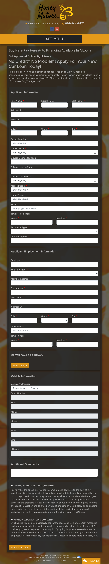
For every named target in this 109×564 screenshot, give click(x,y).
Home (42, 555)
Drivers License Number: (23, 158)
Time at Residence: (20, 213)
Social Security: (19, 139)
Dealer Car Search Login (36, 557)
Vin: (13, 440)
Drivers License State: (22, 167)
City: (13, 128)
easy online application (31, 71)
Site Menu (54, 39)
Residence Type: (19, 227)
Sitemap (58, 557)
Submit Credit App (19, 547)
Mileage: (15, 449)
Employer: (16, 260)
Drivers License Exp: (21, 176)
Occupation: (17, 288)
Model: (14, 421)
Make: (14, 412)
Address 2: (16, 119)
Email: (14, 204)
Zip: (74, 128)
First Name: (16, 101)
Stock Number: (18, 393)
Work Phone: (17, 326)
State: (44, 128)
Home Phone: (18, 195)
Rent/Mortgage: (19, 236)
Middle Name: (48, 101)
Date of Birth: (17, 148)
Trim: (13, 430)
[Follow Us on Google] (57, 29)
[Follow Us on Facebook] (52, 29)
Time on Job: (17, 335)
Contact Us (55, 555)
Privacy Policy (64, 555)
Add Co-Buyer (20, 365)
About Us (48, 555)
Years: (14, 218)
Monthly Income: (19, 278)
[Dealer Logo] (54, 11)
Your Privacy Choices (69, 557)
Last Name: (77, 101)
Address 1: (16, 110)
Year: (13, 402)
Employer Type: (19, 269)
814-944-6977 (75, 23)
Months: (60, 218)
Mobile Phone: (18, 185)
